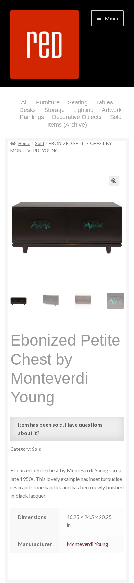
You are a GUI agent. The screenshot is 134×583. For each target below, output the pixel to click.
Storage (54, 110)
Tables (104, 102)
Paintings (32, 117)
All (24, 102)
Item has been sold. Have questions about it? (60, 428)
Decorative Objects (76, 117)
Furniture (48, 102)
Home (24, 143)
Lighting (83, 110)
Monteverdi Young (87, 544)
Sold (39, 143)
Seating (77, 102)
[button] (114, 181)
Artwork (112, 110)
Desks (28, 110)
